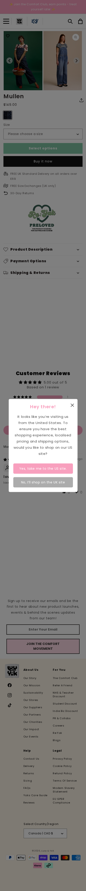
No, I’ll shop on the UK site (43, 482)
